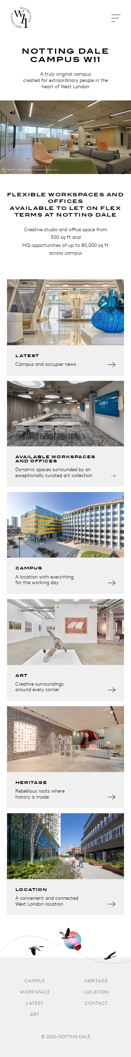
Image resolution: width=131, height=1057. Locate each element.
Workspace (35, 992)
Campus (34, 981)
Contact (96, 1003)
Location (96, 992)
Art (34, 1014)
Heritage (96, 981)
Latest (34, 1003)
